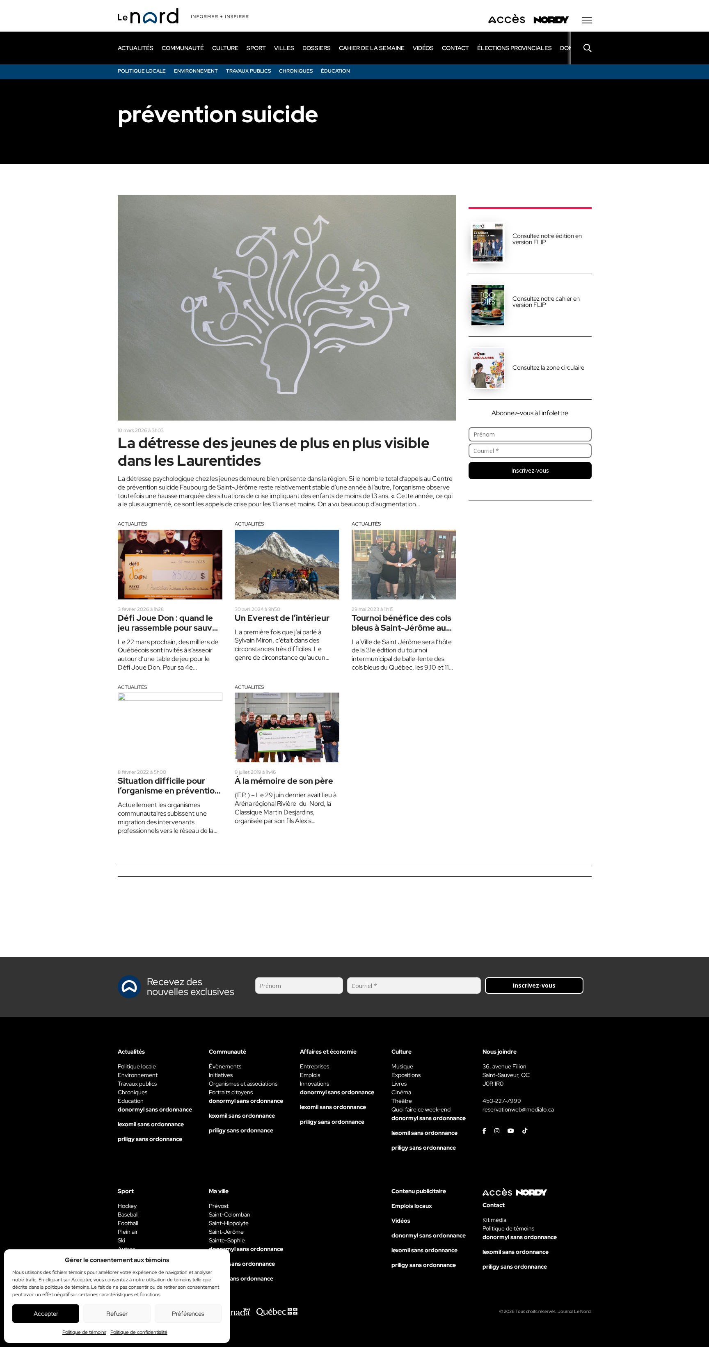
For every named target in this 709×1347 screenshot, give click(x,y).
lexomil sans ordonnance (151, 1124)
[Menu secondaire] (587, 20)
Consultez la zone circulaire (548, 368)
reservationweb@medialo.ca (518, 1109)
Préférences (188, 1314)
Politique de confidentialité (138, 1332)
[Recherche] (581, 48)
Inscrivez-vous (530, 470)
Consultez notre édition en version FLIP (547, 239)
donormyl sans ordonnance (155, 1109)
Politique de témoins (84, 1332)
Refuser (117, 1314)
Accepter (46, 1314)
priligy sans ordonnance (150, 1139)
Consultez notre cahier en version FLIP (546, 302)
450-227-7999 (502, 1101)
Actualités (132, 524)
